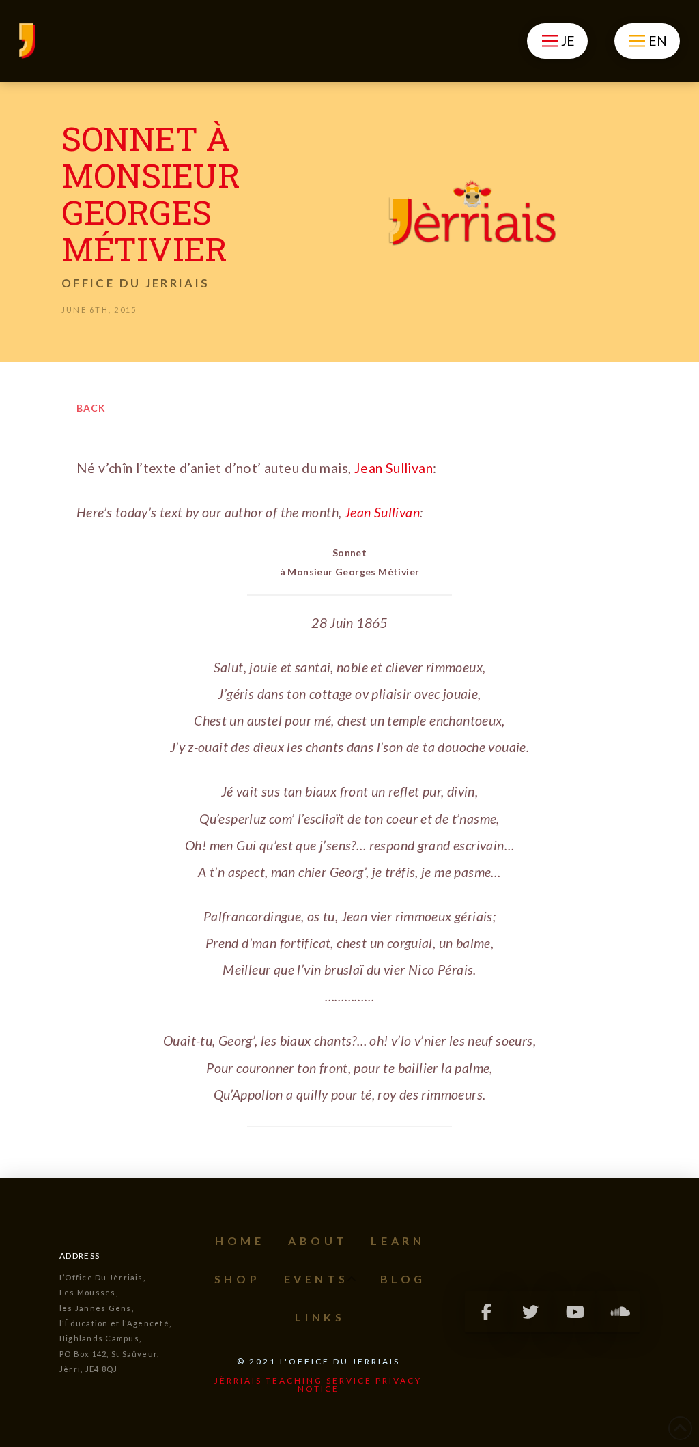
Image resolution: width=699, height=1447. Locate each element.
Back (91, 408)
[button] (557, 41)
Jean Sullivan (393, 468)
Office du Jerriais (135, 283)
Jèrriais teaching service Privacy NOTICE (318, 1384)
